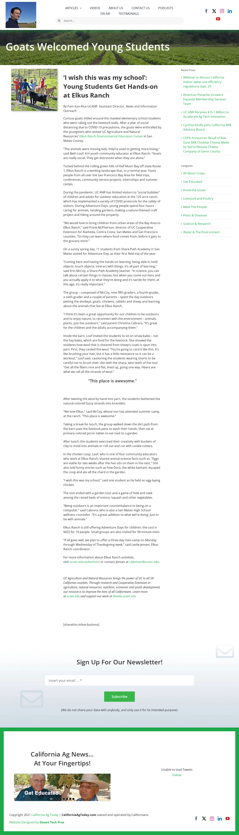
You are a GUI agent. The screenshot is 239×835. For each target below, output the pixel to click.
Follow (176, 775)
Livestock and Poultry (198, 198)
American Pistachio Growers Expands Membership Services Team (204, 99)
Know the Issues (194, 190)
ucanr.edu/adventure (85, 562)
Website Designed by (36, 822)
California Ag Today (44, 815)
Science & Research (197, 224)
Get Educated (192, 182)
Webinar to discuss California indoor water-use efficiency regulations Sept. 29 (203, 81)
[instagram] (222, 11)
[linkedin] (230, 11)
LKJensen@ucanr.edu (144, 562)
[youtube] (218, 19)
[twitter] (214, 11)
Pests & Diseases (195, 215)
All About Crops (194, 173)
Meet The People (195, 207)
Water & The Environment (201, 232)
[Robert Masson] (21, 3)
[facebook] (206, 11)
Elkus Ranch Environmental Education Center (111, 136)
